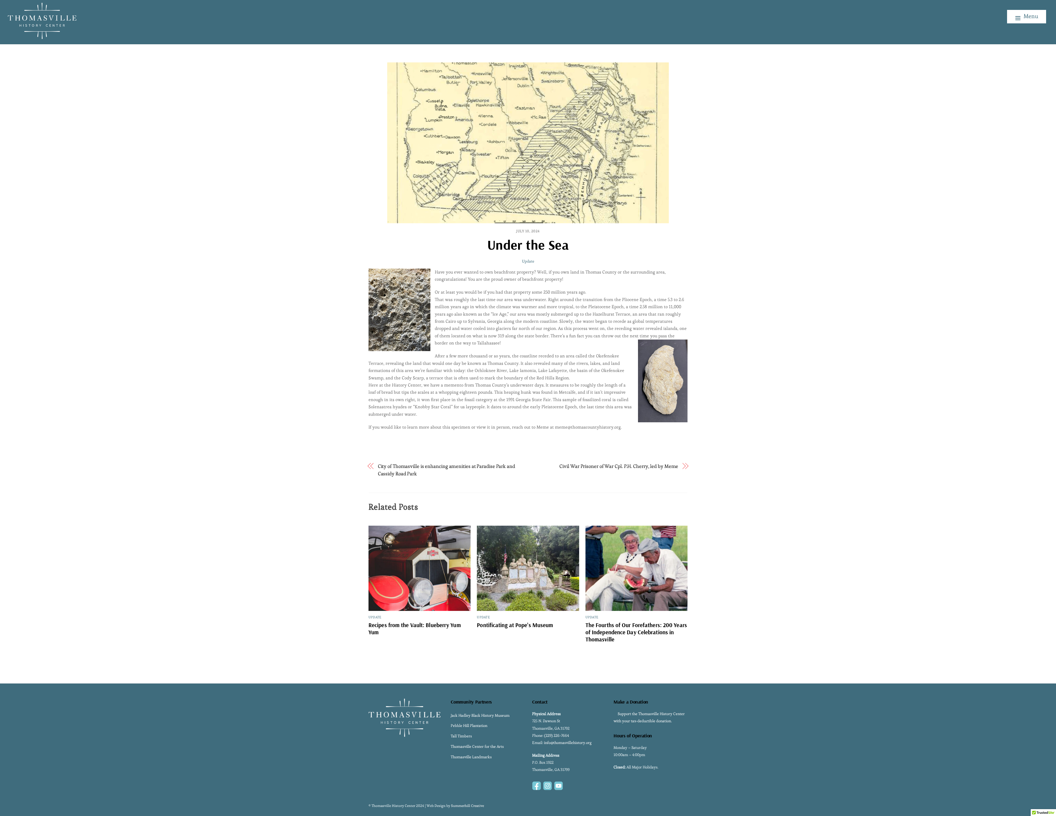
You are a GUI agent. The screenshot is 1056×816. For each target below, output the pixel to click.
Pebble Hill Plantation (469, 725)
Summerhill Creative (467, 805)
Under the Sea (527, 244)
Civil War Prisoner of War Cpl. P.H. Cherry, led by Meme (618, 466)
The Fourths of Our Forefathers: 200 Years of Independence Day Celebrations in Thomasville (636, 632)
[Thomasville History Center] (42, 36)
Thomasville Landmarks (471, 756)
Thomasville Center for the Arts (477, 746)
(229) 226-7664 (556, 735)
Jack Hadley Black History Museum (480, 715)
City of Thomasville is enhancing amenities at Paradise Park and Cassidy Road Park (446, 469)
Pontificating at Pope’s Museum (515, 624)
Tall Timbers (461, 736)
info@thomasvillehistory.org (568, 742)
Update (528, 261)
